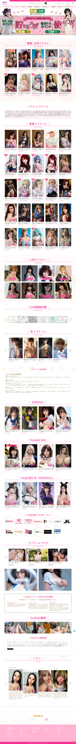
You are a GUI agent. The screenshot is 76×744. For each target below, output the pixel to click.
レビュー (38, 658)
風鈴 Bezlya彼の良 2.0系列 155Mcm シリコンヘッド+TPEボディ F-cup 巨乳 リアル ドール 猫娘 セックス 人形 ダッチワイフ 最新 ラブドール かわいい (12, 507)
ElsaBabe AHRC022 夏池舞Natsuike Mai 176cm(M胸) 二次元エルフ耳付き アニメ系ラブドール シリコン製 (38, 174)
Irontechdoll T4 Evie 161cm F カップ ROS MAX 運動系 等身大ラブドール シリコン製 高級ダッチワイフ (65, 223)
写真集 (59, 730)
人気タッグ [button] (23, 6)
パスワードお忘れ (24, 735)
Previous (5, 319)
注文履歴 (22, 733)
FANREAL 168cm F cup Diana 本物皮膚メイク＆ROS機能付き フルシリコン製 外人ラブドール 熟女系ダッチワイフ (24, 223)
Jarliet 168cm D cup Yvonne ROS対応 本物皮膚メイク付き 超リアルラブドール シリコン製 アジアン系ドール (11, 223)
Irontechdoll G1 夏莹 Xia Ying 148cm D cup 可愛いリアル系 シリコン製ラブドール (51, 149)
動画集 (59, 731)
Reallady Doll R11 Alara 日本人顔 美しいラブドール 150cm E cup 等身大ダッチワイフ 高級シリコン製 (10, 149)
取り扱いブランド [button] (9, 6)
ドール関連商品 (52, 6)
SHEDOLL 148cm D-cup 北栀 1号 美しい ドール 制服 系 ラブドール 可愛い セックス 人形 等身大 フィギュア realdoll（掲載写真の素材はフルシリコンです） (12, 431)
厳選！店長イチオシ (38, 43)
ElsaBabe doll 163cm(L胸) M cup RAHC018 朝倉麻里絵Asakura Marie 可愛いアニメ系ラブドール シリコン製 (65, 93)
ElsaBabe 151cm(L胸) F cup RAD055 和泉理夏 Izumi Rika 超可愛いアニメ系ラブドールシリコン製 (51, 198)
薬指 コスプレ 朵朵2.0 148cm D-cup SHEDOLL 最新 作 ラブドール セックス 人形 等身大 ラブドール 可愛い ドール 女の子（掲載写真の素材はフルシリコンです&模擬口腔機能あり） (29, 431)
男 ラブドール (38, 331)
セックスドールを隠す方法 (33, 562)
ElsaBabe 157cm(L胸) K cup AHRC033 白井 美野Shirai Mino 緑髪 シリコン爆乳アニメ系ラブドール (38, 248)
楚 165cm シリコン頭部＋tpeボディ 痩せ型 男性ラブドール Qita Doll (15, 359)
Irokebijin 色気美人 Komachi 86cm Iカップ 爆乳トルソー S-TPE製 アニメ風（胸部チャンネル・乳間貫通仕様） (24, 93)
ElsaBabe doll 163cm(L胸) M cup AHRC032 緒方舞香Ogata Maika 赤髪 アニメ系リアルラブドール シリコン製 (51, 174)
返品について (35, 731)
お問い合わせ (48, 730)
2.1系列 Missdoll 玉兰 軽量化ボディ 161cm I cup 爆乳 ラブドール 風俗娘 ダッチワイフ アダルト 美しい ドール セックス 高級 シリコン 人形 (63, 507)
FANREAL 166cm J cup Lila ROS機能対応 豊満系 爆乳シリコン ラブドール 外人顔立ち (65, 174)
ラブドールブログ (38, 543)
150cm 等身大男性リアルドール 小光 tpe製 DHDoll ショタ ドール (60, 359)
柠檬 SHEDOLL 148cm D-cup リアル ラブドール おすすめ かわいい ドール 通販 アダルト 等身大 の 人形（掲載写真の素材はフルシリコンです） (63, 431)
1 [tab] (34, 327)
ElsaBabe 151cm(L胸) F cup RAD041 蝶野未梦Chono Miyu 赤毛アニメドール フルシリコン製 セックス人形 (24, 174)
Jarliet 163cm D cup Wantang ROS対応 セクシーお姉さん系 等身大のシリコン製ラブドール (65, 198)
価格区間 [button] (30, 6)
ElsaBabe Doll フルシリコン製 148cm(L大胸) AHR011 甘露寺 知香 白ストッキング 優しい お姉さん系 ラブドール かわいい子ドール (38, 93)
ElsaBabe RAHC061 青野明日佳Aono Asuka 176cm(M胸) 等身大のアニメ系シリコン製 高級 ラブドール (38, 198)
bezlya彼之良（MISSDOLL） (38, 477)
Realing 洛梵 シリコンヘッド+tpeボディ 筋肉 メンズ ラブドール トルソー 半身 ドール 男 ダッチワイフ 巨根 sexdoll (45, 359)
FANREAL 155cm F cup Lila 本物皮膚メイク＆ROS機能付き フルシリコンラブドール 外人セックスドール (51, 248)
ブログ (59, 735)
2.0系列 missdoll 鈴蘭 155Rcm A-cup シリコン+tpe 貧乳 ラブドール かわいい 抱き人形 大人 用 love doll (29, 507)
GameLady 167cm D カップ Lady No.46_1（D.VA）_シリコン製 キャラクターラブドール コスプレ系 (24, 69)
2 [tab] (36, 327)
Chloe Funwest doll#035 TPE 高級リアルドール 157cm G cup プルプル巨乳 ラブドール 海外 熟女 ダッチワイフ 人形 (29, 469)
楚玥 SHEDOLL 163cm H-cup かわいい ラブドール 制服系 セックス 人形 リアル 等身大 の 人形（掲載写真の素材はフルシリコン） (46, 431)
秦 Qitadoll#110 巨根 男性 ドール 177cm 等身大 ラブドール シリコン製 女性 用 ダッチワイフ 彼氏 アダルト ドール (30, 359)
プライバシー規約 (11, 733)
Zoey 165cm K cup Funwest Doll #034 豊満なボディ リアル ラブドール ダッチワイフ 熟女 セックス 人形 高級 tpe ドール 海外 (63, 469)
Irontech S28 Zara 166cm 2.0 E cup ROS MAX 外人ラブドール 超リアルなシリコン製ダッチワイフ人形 (51, 223)
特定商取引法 (11, 735)
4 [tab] (39, 327)
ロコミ (59, 733)
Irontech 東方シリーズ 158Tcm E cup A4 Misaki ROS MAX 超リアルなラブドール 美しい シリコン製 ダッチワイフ (38, 149)
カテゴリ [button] (16, 6)
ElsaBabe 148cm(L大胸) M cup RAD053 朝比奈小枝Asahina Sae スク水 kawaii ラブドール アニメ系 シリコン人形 (11, 174)
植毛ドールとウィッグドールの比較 (15, 562)
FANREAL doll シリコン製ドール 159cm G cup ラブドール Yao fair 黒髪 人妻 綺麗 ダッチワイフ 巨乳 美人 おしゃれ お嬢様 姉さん (51, 93)
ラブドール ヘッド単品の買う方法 (54, 562)
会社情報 (10, 730)
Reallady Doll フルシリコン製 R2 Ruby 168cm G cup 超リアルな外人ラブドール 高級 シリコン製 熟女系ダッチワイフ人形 (65, 149)
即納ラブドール (60, 6)
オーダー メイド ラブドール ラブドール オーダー (10, 69)
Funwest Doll (38, 440)
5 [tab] (41, 327)
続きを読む (11, 564)
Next (70, 319)
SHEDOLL (38, 402)
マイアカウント (23, 731)
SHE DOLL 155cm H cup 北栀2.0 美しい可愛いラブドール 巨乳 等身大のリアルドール (38, 69)
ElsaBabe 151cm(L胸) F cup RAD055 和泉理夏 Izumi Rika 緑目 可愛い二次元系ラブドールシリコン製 (24, 198)
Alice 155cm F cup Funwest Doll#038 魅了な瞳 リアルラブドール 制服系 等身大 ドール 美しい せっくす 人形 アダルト (46, 469)
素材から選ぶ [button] (37, 6)
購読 (46, 719)
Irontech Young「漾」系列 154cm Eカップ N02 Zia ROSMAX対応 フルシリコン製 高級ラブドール (65, 69)
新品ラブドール (68, 6)
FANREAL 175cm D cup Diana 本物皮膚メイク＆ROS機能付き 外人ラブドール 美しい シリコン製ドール (11, 198)
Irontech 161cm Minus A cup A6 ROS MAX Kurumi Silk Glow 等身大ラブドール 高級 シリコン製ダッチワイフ (51, 69)
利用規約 (10, 731)
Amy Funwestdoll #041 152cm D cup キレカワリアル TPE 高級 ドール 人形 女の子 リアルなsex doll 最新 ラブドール (12, 469)
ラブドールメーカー (12, 736)
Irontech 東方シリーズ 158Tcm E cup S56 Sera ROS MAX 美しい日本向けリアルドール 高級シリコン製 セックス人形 (24, 149)
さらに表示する (10, 649)
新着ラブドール (38, 124)
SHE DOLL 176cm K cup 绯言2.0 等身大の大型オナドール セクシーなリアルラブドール (11, 248)
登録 (21, 730)
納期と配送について (36, 730)
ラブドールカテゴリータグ (13, 738)
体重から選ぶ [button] (45, 6)
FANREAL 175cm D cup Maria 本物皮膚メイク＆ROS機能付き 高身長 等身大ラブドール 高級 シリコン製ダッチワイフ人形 (38, 223)
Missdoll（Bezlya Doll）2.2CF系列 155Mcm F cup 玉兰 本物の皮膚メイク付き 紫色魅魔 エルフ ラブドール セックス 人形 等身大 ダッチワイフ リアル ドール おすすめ (46, 507)
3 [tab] (38, 327)
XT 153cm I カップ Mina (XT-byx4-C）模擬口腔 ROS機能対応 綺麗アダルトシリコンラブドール (11, 93)
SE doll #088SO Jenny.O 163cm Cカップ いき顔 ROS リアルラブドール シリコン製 (65, 248)
